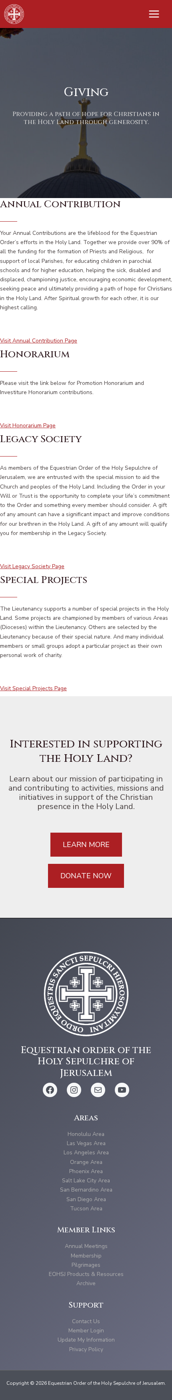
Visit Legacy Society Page (32, 566)
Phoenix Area (86, 1171)
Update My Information (86, 1340)
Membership (86, 1256)
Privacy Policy (86, 1349)
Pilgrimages (86, 1265)
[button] (86, 845)
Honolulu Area (86, 1134)
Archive (86, 1283)
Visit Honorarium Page (28, 425)
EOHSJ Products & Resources (86, 1274)
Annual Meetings (86, 1246)
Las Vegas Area (86, 1143)
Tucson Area (86, 1208)
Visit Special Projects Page (33, 688)
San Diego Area (86, 1199)
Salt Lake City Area (86, 1180)
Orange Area (86, 1162)
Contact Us (86, 1321)
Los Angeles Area (86, 1152)
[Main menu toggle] (154, 14)
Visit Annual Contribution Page (38, 340)
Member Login (86, 1330)
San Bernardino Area (86, 1190)
